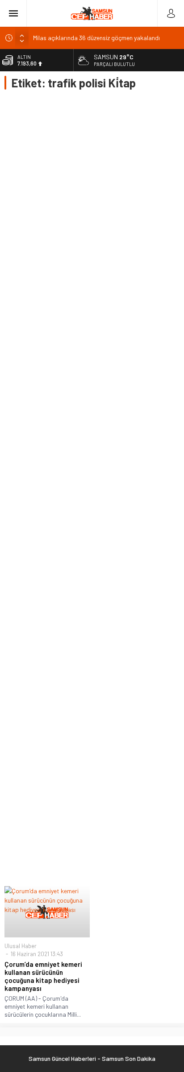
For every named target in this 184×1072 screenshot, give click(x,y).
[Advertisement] (92, 488)
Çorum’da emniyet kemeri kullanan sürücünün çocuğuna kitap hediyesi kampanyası (43, 976)
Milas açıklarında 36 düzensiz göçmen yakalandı (96, 37)
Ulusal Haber (20, 945)
